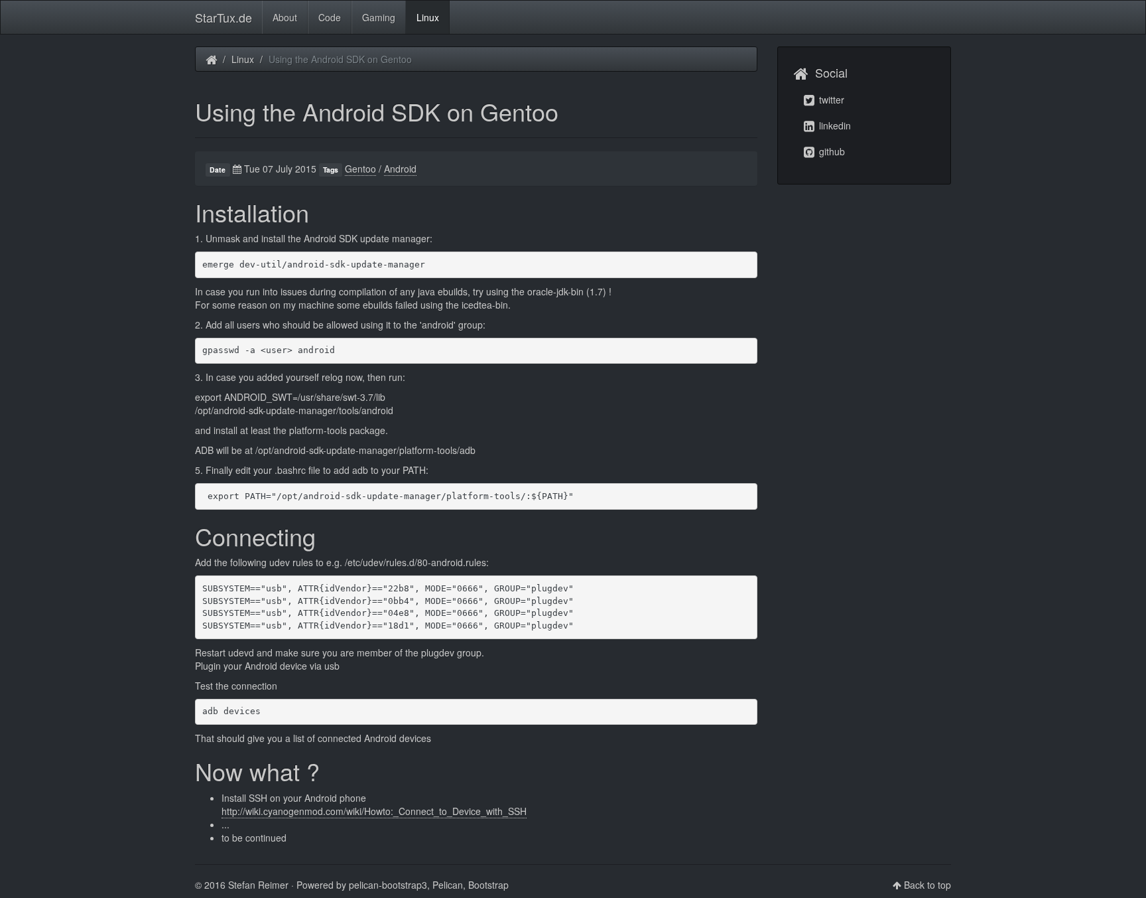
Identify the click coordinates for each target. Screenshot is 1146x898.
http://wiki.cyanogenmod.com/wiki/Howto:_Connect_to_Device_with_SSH (374, 811)
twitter (830, 99)
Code (329, 17)
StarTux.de (223, 17)
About (285, 17)
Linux (427, 17)
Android (400, 168)
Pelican (447, 884)
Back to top (927, 884)
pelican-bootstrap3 (388, 884)
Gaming (378, 17)
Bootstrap (488, 884)
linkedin (833, 125)
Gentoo (360, 168)
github (830, 151)
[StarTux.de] (211, 59)
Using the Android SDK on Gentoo (376, 111)
